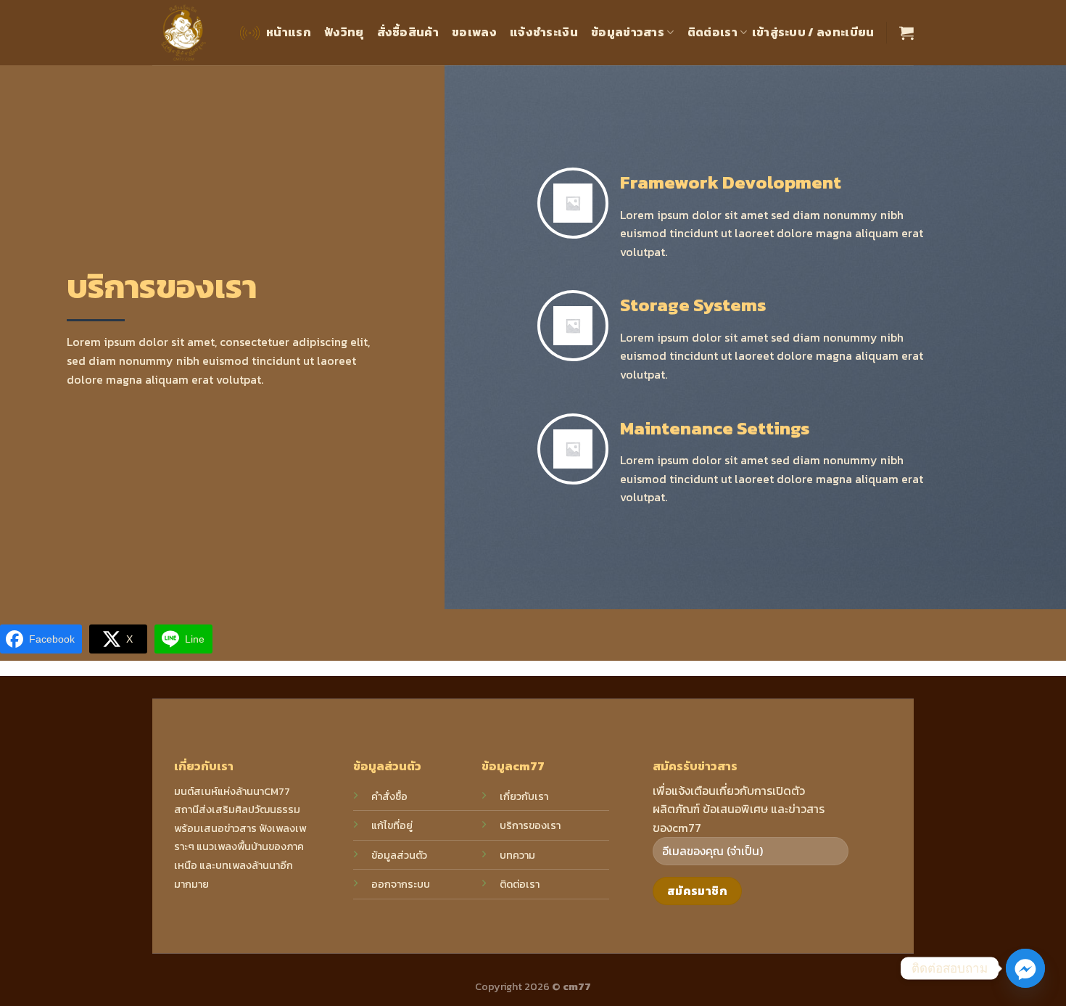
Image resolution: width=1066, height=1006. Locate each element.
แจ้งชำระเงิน (544, 32)
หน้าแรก (288, 32)
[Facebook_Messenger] (1025, 968)
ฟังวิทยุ (344, 32)
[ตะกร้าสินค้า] (906, 33)
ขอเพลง (474, 32)
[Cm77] (183, 33)
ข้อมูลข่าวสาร (627, 32)
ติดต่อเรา (712, 32)
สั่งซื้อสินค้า (408, 32)
